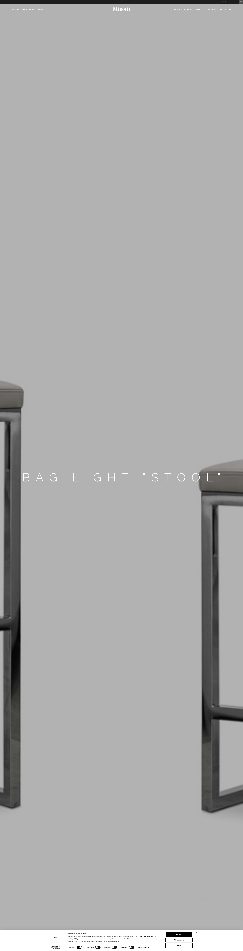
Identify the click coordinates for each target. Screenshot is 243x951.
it (4, 1)
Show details (142, 947)
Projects (40, 10)
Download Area (192, 1)
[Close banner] (196, 932)
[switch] (98, 947)
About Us (199, 10)
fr (10, 1)
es (12, 1)
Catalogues (203, 1)
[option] (121, 477)
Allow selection (179, 940)
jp (17, 1)
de (7, 1)
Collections (188, 10)
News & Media (211, 10)
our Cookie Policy (146, 936)
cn (15, 1)
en (2, 1)
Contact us (213, 1)
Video (49, 10)
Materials (177, 10)
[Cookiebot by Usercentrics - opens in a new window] (55, 947)
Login (174, 1)
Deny (179, 945)
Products (15, 10)
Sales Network (225, 10)
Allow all (179, 934)
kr (20, 1)
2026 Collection (28, 10)
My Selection (234, 1)
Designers (182, 1)
